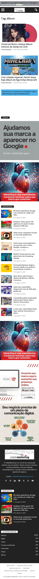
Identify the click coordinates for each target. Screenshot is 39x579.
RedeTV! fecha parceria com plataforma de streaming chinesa (24, 256)
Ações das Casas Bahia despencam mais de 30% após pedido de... (24, 289)
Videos (3, 542)
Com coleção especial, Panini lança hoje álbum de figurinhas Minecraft (19, 78)
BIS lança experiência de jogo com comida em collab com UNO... (24, 213)
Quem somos (11, 565)
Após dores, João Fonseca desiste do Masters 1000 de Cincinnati (23, 278)
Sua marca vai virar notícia (24, 565)
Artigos (3, 552)
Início (2, 15)
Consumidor (5, 548)
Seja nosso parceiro (15, 568)
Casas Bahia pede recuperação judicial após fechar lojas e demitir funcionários (25, 300)
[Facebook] (6, 481)
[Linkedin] (15, 481)
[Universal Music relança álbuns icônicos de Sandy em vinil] (19, 32)
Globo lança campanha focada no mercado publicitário (25, 234)
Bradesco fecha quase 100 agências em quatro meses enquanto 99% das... (23, 224)
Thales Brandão (6, 49)
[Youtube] (33, 481)
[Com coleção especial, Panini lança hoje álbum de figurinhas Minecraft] (19, 65)
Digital (3, 538)
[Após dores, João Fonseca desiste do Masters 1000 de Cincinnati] (6, 279)
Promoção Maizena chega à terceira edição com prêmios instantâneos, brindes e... (24, 267)
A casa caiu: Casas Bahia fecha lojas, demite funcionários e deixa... (25, 311)
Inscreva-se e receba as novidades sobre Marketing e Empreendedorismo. (19, 92)
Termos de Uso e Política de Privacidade (16, 571)
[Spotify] (20, 481)
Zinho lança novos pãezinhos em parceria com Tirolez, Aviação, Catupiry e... (24, 245)
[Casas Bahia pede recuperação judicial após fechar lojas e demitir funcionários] (6, 301)
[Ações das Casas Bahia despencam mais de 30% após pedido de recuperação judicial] (6, 290)
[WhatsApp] (28, 481)
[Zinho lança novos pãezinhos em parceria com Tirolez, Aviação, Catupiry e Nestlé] (6, 246)
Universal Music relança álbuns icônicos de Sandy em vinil (16, 45)
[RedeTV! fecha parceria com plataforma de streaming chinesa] (6, 257)
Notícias (3, 535)
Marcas (3, 555)
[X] (24, 481)
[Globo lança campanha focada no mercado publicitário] (6, 236)
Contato (19, 573)
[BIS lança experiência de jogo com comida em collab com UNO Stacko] (6, 214)
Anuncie (32, 571)
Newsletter (26, 568)
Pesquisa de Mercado (8, 545)
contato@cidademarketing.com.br (22, 476)
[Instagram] (11, 481)
